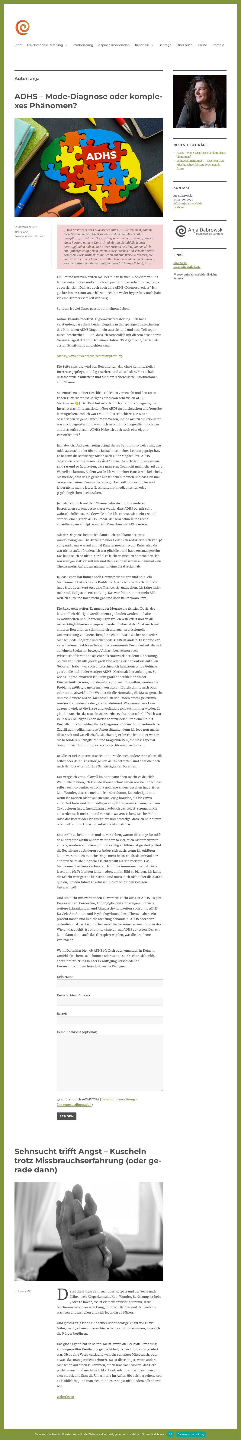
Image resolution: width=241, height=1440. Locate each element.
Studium (39, 236)
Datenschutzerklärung (187, 266)
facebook (178, 207)
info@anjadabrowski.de (187, 203)
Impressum (180, 262)
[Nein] (236, 1434)
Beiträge (165, 45)
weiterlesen (65, 1396)
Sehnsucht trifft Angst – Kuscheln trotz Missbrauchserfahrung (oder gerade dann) (87, 1160)
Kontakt (218, 45)
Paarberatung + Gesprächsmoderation (101, 45)
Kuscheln (142, 45)
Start (18, 45)
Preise (202, 45)
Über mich (185, 45)
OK (170, 1434)
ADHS (18, 232)
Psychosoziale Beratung (45, 45)
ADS (25, 232)
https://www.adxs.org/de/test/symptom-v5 (90, 356)
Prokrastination (23, 236)
